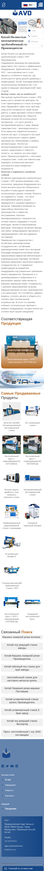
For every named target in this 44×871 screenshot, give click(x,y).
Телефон (34, 36)
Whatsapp (34, 41)
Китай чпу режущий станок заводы (22, 646)
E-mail (34, 31)
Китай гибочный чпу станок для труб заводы (22, 668)
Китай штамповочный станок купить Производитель (22, 701)
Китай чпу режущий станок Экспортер (22, 722)
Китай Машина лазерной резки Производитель (22, 657)
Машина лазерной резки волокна (21, 637)
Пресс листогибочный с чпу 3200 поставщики (22, 733)
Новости (9, 790)
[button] (38, 347)
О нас (8, 780)
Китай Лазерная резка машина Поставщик (22, 690)
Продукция (10, 785)
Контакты (9, 796)
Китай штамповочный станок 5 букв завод (22, 712)
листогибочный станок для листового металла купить (22, 679)
